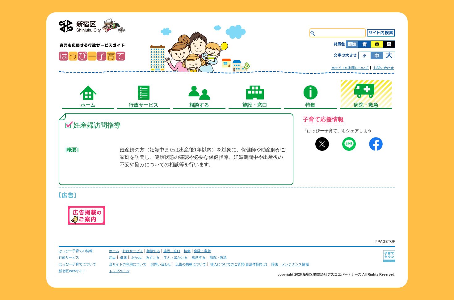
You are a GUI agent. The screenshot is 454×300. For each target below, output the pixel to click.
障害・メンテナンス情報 (290, 264)
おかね (136, 257)
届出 (112, 257)
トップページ (119, 271)
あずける (152, 257)
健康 (123, 257)
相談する (153, 251)
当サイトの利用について (350, 68)
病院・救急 (202, 251)
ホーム (114, 251)
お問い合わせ (383, 68)
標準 (352, 44)
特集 (187, 251)
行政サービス (133, 251)
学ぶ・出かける (175, 257)
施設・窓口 (171, 251)
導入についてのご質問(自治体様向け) (238, 264)
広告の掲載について (190, 264)
